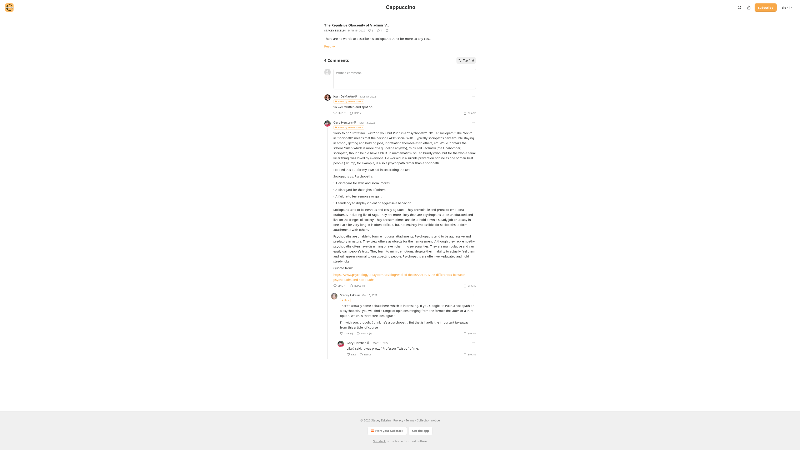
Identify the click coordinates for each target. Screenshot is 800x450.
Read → (329, 46)
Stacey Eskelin (335, 30)
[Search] (739, 7)
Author (345, 300)
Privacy (398, 420)
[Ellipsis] (473, 96)
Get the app (420, 431)
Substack (379, 441)
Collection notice (428, 420)
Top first (468, 60)
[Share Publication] (749, 7)
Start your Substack (389, 431)
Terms (410, 420)
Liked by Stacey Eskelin (350, 101)
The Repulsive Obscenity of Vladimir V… (356, 25)
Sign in (787, 7)
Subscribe (765, 7)
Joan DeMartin (343, 96)
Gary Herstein (343, 122)
